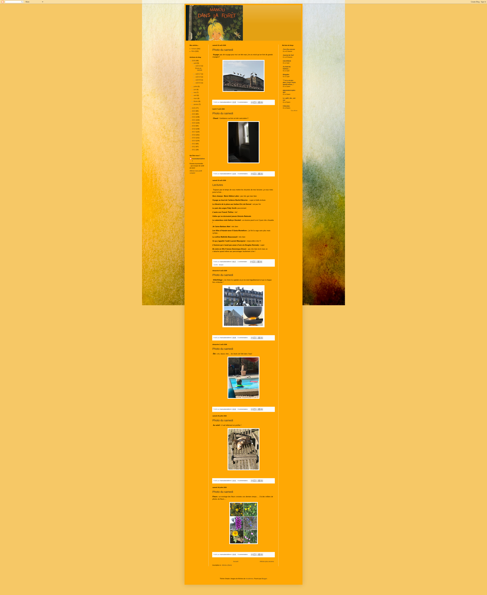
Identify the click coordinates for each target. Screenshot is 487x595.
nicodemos (249, 579)
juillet (196, 86)
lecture (221, 265)
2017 (194, 132)
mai (195, 92)
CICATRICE (287, 61)
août (195, 63)
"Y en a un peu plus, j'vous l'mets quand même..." (289, 82)
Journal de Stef (288, 55)
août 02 (198, 83)
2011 (194, 150)
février (196, 101)
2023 (194, 114)
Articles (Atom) (227, 565)
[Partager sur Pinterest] (261, 102)
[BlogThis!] (254, 102)
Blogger (264, 579)
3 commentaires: (243, 173)
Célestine (286, 106)
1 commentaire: (243, 261)
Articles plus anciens (267, 561)
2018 (194, 129)
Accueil (235, 561)
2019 (194, 126)
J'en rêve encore (289, 49)
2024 (194, 111)
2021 (194, 120)
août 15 (198, 77)
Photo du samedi (222, 49)
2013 (194, 144)
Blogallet (286, 74)
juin (195, 89)
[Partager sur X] (257, 102)
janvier (196, 104)
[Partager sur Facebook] (259, 102)
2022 (194, 117)
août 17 (198, 74)
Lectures (217, 184)
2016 (194, 135)
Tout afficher (294, 110)
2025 (194, 108)
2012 (194, 147)
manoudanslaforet (198, 160)
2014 (194, 141)
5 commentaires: (243, 102)
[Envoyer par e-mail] (252, 102)
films (193, 51)
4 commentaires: (243, 409)
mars (195, 98)
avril (195, 95)
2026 (194, 61)
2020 (194, 123)
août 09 (198, 80)
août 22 (198, 66)
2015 (194, 138)
